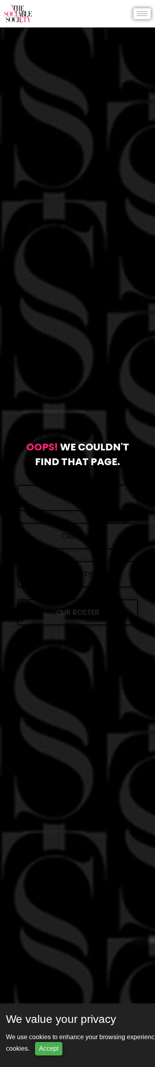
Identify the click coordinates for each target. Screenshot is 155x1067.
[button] (77, 612)
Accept (48, 1048)
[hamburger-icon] (142, 13)
